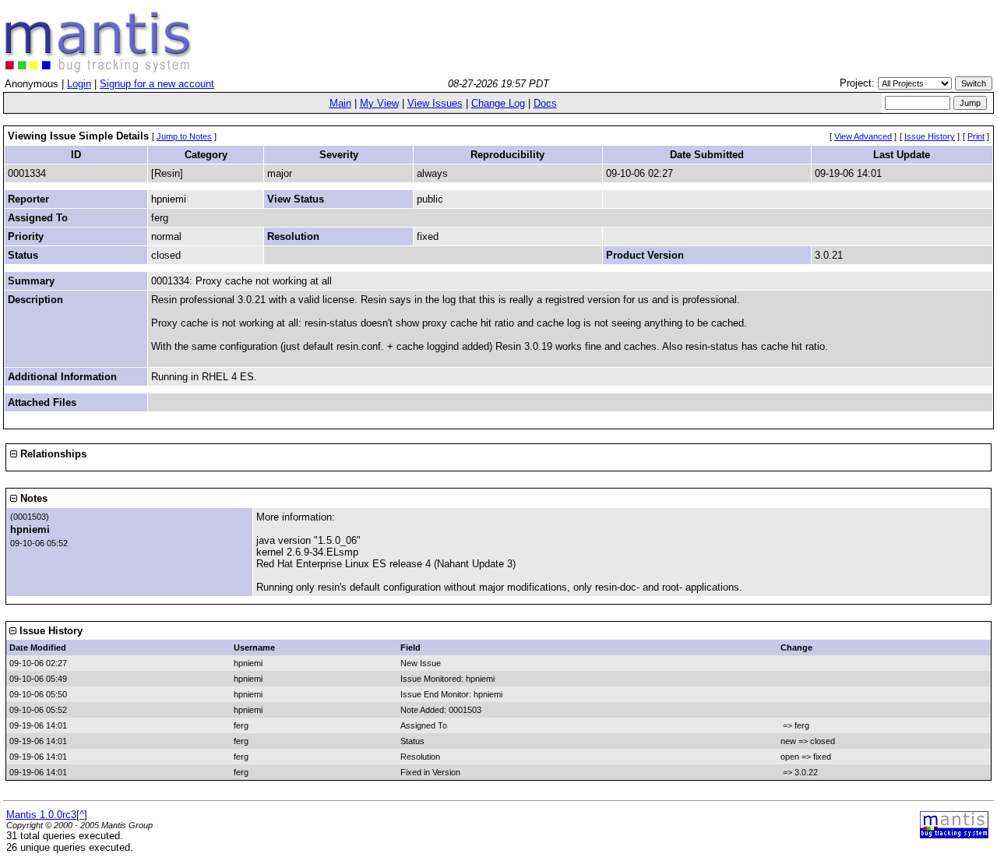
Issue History (929, 136)
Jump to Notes (184, 136)
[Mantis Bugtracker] (98, 69)
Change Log (498, 103)
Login (79, 84)
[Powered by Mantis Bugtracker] (954, 835)
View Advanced (863, 136)
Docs (545, 103)
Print (976, 136)
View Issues (435, 103)
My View (379, 103)
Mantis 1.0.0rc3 (41, 814)
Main (340, 103)
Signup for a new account (157, 84)
